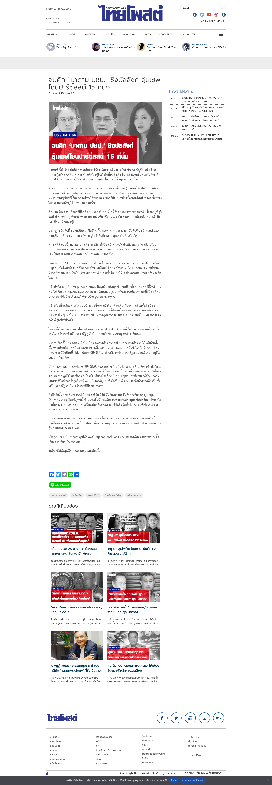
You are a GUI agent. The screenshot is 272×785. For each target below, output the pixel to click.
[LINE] (218, 718)
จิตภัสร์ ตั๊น (77, 495)
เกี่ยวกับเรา (193, 741)
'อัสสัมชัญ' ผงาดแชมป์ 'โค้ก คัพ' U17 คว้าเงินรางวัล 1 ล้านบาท (202, 100)
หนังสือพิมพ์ (165, 34)
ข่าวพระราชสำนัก (58, 759)
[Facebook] (194, 15)
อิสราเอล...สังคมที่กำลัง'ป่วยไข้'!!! (161, 49)
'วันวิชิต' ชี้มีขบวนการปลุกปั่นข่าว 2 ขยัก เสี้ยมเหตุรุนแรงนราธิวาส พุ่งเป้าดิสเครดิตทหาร (202, 137)
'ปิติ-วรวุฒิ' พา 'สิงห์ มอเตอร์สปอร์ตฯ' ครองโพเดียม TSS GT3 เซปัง (203, 109)
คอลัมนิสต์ (91, 34)
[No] (268, 780)
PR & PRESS (194, 737)
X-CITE (145, 745)
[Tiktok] (223, 15)
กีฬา (97, 745)
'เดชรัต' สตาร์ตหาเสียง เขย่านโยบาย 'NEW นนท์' (201, 127)
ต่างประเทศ (129, 34)
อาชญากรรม (148, 740)
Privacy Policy (195, 755)
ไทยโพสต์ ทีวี (188, 34)
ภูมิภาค (99, 759)
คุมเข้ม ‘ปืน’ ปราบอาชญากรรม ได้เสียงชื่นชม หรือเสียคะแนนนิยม (133, 668)
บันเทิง (147, 34)
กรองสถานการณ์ (58, 495)
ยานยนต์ (146, 749)
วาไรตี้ (98, 741)
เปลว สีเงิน (71, 34)
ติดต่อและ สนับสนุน (197, 745)
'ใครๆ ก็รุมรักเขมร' (66, 47)
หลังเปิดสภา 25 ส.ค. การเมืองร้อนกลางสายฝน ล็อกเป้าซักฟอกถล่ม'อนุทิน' (74, 553)
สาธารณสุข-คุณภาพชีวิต (153, 754)
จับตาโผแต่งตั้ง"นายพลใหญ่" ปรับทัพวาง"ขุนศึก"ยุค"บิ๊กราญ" (132, 609)
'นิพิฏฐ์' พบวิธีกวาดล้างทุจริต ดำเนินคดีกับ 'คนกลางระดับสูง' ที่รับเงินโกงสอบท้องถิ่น (76, 670)
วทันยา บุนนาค (134, 495)
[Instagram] (216, 15)
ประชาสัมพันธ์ (102, 754)
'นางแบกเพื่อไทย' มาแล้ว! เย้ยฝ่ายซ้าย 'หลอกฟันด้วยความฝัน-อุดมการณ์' (202, 118)
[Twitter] (202, 15)
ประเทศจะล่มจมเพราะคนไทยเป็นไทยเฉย (118, 49)
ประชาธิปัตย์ (93, 495)
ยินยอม (173, 780)
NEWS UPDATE (181, 91)
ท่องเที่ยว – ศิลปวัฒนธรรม (109, 750)
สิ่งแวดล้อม (101, 763)
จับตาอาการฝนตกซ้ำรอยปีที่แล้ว (209, 47)
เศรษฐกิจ (110, 34)
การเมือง (52, 34)
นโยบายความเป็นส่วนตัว (193, 780)
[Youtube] (209, 15)
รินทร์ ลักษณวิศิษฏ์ (113, 495)
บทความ (54, 750)
